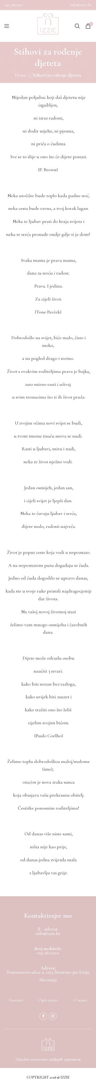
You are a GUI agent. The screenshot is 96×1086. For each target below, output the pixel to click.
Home (21, 75)
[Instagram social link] (53, 1016)
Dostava (16, 1000)
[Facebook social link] (43, 1016)
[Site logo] (48, 26)
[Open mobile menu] (6, 26)
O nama (80, 1000)
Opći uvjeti (48, 1000)
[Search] (77, 26)
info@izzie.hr (81, 4)
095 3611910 (13, 4)
